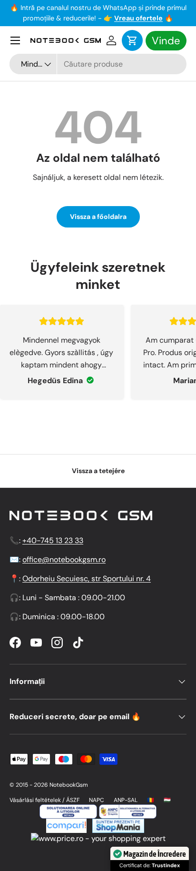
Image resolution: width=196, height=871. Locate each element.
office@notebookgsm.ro (64, 559)
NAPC (96, 800)
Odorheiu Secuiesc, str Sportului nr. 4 (86, 579)
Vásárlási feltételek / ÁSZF (44, 800)
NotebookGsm (68, 785)
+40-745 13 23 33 (52, 540)
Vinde (166, 41)
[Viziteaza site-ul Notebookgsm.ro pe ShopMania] (117, 824)
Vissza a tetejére (98, 470)
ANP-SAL (125, 800)
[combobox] (98, 64)
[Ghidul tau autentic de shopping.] (66, 824)
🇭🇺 (167, 800)
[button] (132, 40)
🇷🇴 (150, 800)
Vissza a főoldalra (98, 216)
